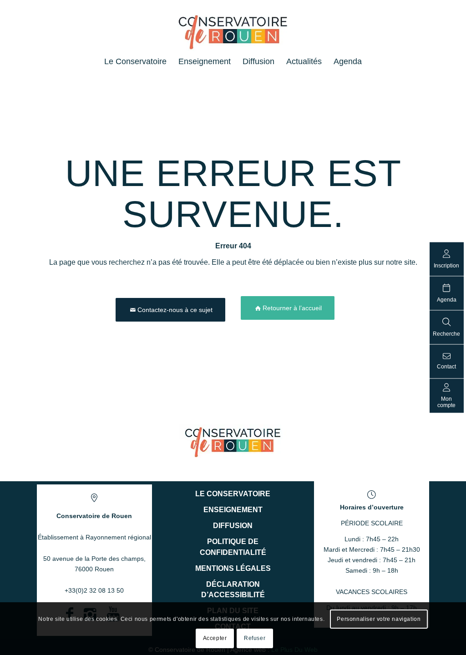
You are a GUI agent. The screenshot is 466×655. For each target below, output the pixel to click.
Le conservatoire (232, 494)
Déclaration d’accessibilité (233, 589)
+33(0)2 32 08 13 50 (94, 590)
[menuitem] (135, 61)
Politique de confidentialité (233, 547)
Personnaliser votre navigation (378, 619)
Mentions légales (233, 568)
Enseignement (233, 510)
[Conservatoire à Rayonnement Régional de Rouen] (233, 36)
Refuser (254, 638)
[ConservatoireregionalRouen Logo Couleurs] (232, 441)
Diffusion (233, 525)
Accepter (215, 638)
